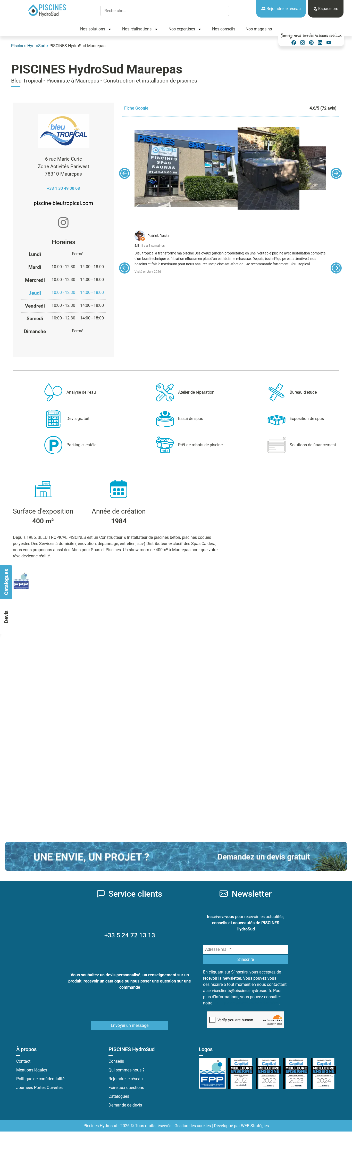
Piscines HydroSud (28, 45)
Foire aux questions (126, 1087)
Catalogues (118, 1096)
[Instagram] (302, 42)
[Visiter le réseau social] (63, 223)
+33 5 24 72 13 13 (129, 935)
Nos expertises (182, 29)
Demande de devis (125, 1105)
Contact (23, 1061)
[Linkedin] (320, 42)
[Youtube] (328, 42)
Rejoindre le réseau (283, 8)
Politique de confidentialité (40, 1078)
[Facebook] (293, 42)
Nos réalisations (137, 29)
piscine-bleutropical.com (63, 203)
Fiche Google (136, 108)
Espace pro (327, 8)
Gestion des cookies (192, 1125)
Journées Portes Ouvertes (39, 1087)
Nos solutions (92, 29)
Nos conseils (223, 29)
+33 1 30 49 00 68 (63, 188)
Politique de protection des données (246, 1003)
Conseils (116, 1061)
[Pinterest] (311, 42)
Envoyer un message (129, 1025)
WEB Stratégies (255, 1125)
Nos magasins (259, 29)
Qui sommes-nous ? (126, 1070)
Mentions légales (31, 1070)
